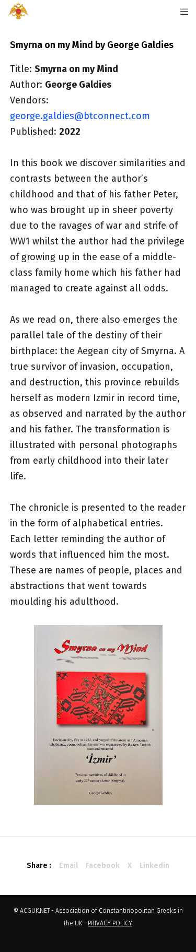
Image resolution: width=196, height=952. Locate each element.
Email (68, 865)
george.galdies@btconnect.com (80, 116)
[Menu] (181, 11)
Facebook (103, 865)
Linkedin (154, 865)
